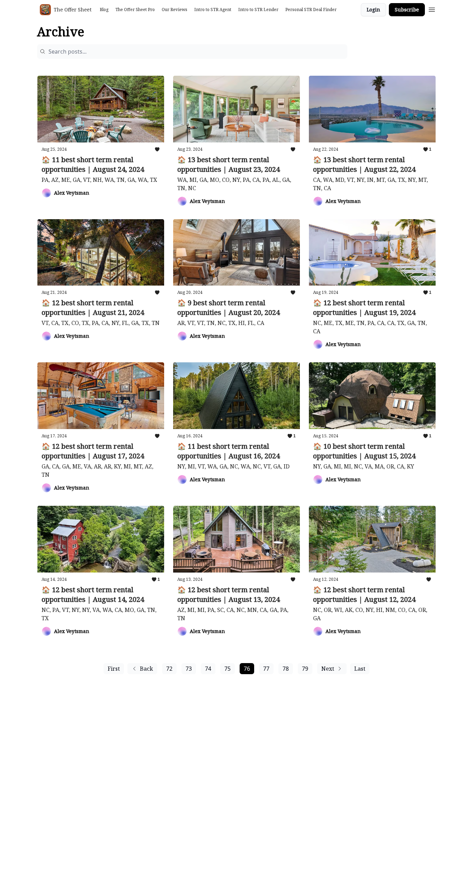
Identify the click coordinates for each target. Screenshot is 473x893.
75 (227, 668)
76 (247, 668)
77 (266, 668)
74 (208, 668)
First (114, 668)
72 (169, 668)
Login (373, 9)
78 (286, 668)
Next (327, 668)
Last (359, 668)
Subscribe (407, 9)
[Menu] (432, 8)
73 (189, 668)
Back (146, 668)
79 (305, 668)
